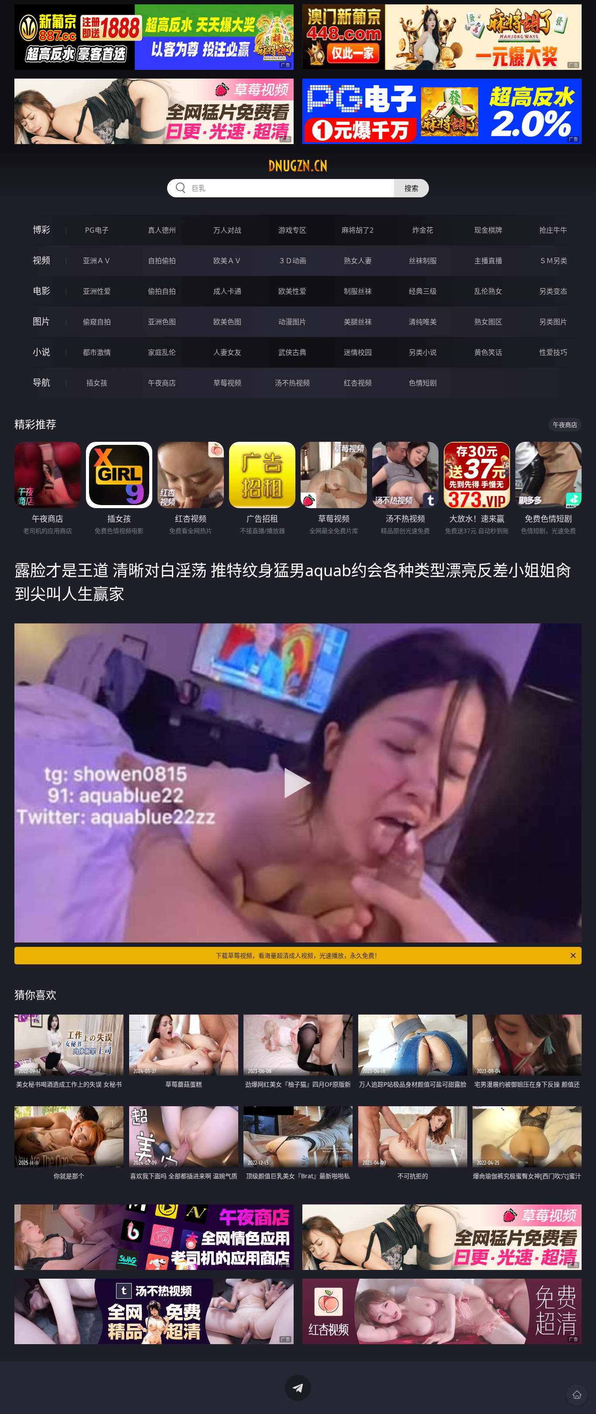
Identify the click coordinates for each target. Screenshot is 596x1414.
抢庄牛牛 (553, 230)
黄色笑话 (488, 352)
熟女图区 (488, 322)
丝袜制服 (423, 260)
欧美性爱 (292, 291)
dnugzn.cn (298, 166)
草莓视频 (227, 383)
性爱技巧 (553, 352)
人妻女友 (227, 352)
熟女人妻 (358, 260)
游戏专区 (292, 230)
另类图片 (553, 322)
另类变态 (553, 291)
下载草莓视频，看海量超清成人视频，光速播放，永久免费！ (298, 955)
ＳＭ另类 (553, 260)
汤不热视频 (292, 383)
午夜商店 (162, 383)
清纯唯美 (423, 322)
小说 (41, 352)
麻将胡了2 (357, 230)
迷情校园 (358, 352)
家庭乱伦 (162, 352)
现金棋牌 (488, 230)
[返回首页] (576, 1394)
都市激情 (97, 352)
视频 (41, 260)
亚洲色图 (162, 322)
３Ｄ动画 (292, 260)
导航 (41, 383)
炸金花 (422, 230)
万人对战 (227, 230)
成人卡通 (227, 291)
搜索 (411, 188)
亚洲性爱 (97, 291)
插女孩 (96, 383)
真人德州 (162, 230)
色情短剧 (423, 383)
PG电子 (97, 230)
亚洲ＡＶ (97, 260)
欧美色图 (227, 322)
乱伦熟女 (488, 291)
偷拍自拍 (162, 291)
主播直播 (488, 260)
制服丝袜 (358, 291)
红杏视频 (358, 383)
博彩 (41, 230)
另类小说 (423, 352)
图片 (41, 321)
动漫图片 (292, 322)
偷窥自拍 (97, 322)
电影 (41, 291)
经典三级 (423, 291)
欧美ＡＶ (227, 260)
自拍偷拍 (162, 260)
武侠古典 (292, 352)
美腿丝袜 (358, 322)
